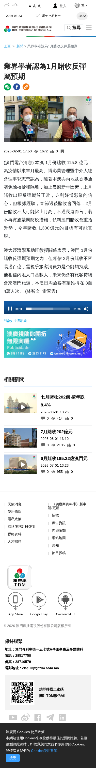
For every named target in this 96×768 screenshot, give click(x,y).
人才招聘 (14, 541)
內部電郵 (59, 530)
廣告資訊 (59, 523)
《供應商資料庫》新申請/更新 (67, 506)
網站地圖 (59, 538)
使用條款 (14, 511)
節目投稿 (59, 553)
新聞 (19, 46)
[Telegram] (50, 717)
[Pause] (10, 308)
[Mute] (85, 308)
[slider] (48, 309)
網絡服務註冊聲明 (21, 527)
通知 (55, 545)
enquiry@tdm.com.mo (40, 668)
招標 (55, 515)
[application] (48, 307)
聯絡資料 (14, 534)
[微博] (25, 717)
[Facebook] (38, 717)
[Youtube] (13, 717)
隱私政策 (14, 519)
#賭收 (9, 321)
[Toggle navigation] (88, 27)
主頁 (7, 46)
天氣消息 (14, 504)
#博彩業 (21, 321)
